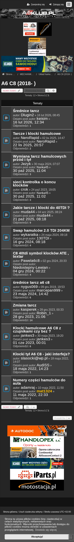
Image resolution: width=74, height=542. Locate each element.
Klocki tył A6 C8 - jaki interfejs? (41, 354)
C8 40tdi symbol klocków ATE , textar (41, 255)
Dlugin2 (27, 115)
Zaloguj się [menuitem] (58, 4)
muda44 (28, 211)
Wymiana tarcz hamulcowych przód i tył (39, 158)
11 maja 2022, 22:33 (30, 394)
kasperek (29, 309)
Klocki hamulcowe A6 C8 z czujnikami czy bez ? (37, 329)
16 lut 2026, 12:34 (28, 122)
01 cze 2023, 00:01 (29, 342)
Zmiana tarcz (24, 305)
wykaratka (29, 234)
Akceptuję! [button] (37, 536)
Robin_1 (44, 313)
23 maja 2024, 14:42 (30, 293)
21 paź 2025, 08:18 (29, 219)
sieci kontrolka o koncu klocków (34, 183)
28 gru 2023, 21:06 (29, 316)
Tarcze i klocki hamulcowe (37, 134)
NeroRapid (30, 137)
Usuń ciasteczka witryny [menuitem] (30, 512)
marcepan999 (48, 290)
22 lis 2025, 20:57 (28, 145)
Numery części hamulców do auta (39, 381)
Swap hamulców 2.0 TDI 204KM (41, 230)
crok (24, 189)
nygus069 (29, 286)
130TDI (43, 238)
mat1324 (44, 391)
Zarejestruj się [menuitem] (38, 4)
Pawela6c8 (30, 260)
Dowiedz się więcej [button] (46, 529)
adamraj (28, 387)
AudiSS (43, 365)
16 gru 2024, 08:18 (29, 241)
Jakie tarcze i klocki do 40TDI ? (41, 208)
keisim (42, 118)
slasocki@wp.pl (34, 358)
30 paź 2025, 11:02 (29, 196)
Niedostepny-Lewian (30, 267)
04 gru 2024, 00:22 (29, 271)
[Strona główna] (37, 13)
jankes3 (27, 335)
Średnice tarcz (26, 111)
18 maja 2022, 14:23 (30, 368)
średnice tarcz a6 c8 (31, 282)
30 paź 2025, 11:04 (29, 170)
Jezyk (26, 163)
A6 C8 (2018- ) (18, 83)
